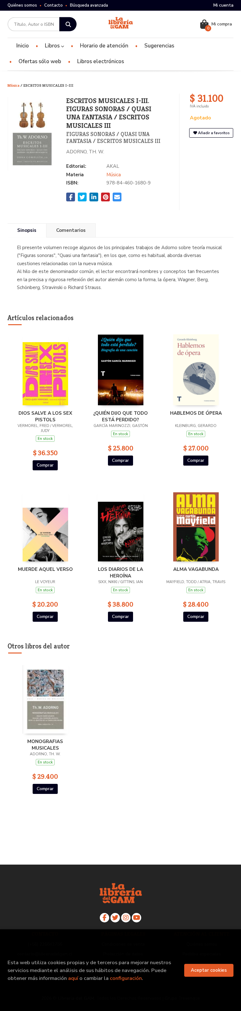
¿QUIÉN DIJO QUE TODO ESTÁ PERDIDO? (120, 416)
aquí (73, 978)
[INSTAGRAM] (126, 917)
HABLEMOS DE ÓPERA (196, 413)
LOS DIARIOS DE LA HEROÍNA (120, 572)
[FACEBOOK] (104, 917)
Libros (53, 45)
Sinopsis (26, 230)
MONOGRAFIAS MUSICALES (45, 744)
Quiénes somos (22, 5)
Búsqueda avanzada (89, 5)
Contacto (53, 5)
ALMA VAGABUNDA (196, 569)
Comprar (45, 465)
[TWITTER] (115, 917)
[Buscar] (68, 24)
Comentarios (71, 230)
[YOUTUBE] (136, 917)
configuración (126, 978)
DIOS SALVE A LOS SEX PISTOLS (45, 416)
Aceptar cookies (209, 970)
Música (14, 85)
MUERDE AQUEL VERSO (45, 569)
